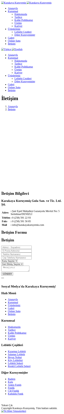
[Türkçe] (6, 49)
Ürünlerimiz (14, 29)
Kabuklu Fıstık (15, 393)
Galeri (11, 37)
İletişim (11, 43)
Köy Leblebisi (15, 360)
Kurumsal (13, 11)
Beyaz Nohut (15, 357)
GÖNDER (7, 274)
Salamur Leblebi (16, 354)
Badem (11, 379)
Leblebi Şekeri (15, 363)
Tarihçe (18, 17)
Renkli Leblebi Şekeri (19, 366)
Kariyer (18, 26)
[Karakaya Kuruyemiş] (26, 2)
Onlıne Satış (14, 40)
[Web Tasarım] (13, 411)
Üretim (18, 23)
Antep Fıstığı (14, 384)
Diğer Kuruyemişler (24, 34)
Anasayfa (13, 8)
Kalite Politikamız (23, 20)
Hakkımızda (20, 14)
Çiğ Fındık (13, 390)
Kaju (10, 382)
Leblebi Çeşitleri (23, 32)
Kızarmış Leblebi (17, 351)
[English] (17, 49)
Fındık (11, 387)
